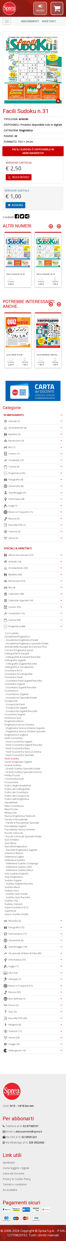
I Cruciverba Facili (14, 778)
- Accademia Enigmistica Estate (21, 640)
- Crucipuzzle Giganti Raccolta (21, 711)
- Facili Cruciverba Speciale (19, 755)
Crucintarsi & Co (13, 670)
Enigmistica (26, 130)
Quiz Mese (10, 843)
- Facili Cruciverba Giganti (18, 741)
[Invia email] (27, 217)
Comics (13, 453)
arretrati (23, 119)
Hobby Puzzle (12, 775)
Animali (14, 421)
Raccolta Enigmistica (16, 846)
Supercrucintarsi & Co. (17, 907)
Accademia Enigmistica (17, 636)
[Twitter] (22, 217)
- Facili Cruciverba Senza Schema (23, 751)
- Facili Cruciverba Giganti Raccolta (23, 744)
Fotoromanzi (17, 933)
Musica (13, 518)
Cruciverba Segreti (15, 714)
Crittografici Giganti (15, 660)
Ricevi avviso (20, 177)
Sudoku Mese (12, 887)
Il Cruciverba (11, 782)
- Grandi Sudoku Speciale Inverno (23, 772)
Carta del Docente (13, 1173)
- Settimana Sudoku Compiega (21, 863)
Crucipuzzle (11, 700)
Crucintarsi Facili (13, 677)
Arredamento (17, 427)
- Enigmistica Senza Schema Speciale (25, 731)
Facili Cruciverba (14, 738)
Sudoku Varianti (13, 904)
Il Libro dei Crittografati (17, 789)
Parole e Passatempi (16, 819)
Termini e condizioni (15, 1184)
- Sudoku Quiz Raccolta (17, 897)
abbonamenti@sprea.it (28, 1131)
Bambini (14, 434)
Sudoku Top (11, 900)
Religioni (14, 1024)
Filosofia (14, 920)
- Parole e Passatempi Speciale (22, 822)
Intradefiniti (11, 802)
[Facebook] (17, 217)
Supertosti (10, 910)
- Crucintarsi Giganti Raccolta (20, 687)
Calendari (16, 593)
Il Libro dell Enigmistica (17, 799)
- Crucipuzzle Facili (15, 704)
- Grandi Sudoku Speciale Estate (22, 768)
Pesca (13, 1005)
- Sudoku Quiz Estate (16, 893)
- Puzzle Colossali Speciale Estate (23, 836)
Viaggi (13, 1044)
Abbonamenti (30, 21)
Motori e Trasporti (20, 512)
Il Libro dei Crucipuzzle (17, 795)
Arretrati (49, 21)
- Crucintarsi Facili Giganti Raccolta (23, 680)
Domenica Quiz (13, 717)
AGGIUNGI (17, 205)
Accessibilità (10, 1190)
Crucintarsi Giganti (15, 684)
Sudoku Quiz (12, 890)
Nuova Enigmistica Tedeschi (20, 816)
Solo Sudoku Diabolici (17, 873)
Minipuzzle (11, 812)
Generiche (15, 486)
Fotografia (15, 479)
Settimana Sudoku (15, 860)
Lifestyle (14, 979)
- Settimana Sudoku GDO (18, 866)
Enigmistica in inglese (16, 734)
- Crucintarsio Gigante (17, 694)
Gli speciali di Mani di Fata (24, 953)
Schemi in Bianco (14, 853)
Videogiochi (17, 1050)
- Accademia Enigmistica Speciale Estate (26, 643)
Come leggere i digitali (16, 1168)
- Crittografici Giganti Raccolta (21, 663)
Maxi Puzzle (11, 809)
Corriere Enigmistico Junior (19, 650)
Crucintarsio (11, 690)
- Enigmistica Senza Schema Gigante (25, 728)
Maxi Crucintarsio (14, 806)
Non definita (16, 998)
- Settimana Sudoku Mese (19, 870)
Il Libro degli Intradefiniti (18, 785)
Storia (13, 538)
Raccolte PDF (17, 524)
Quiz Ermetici (12, 839)
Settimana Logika (14, 856)
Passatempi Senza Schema (20, 829)
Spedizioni (9, 1162)
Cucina (13, 466)
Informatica (16, 499)
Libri (12, 972)
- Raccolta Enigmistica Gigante (21, 849)
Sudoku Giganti (13, 880)
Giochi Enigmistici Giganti (18, 761)
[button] (57, 10)
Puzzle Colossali (14, 833)
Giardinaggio (17, 492)
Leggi (12, 505)
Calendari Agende (20, 600)
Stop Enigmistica (14, 876)
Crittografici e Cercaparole (19, 667)
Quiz (12, 1011)
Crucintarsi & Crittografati (18, 673)
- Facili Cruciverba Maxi (17, 748)
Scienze (14, 531)
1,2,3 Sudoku (12, 633)
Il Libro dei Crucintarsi (16, 792)
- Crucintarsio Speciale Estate (21, 697)
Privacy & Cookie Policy (17, 1179)
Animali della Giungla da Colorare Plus (26, 646)
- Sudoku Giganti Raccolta (19, 883)
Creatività (15, 460)
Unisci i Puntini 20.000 (16, 914)
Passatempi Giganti (15, 826)
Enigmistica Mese (14, 721)
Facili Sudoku (12, 758)
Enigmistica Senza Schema (19, 724)
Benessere (16, 440)
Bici (11, 447)
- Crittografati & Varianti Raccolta (22, 657)
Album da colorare (20, 555)
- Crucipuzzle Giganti (16, 707)
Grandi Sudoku (13, 765)
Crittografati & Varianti (17, 653)
